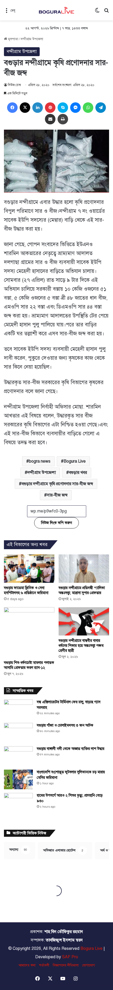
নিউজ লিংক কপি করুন (56, 523)
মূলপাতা (12, 39)
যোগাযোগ (88, 965)
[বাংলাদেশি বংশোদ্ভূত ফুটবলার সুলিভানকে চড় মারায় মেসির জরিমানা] (18, 779)
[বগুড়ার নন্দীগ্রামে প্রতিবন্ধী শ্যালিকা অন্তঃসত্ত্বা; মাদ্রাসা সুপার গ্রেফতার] (84, 568)
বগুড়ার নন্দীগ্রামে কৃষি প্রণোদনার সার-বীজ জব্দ (57, 483)
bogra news (39, 461)
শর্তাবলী (44, 965)
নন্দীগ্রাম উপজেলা (32, 39)
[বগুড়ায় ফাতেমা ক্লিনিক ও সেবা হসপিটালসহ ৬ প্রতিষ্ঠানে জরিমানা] (29, 568)
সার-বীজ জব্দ (57, 495)
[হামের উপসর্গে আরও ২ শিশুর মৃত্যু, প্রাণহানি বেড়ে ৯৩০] (18, 807)
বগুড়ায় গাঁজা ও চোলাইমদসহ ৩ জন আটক (65, 725)
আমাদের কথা (26, 965)
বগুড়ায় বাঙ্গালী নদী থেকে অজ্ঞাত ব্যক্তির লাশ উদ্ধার (70, 749)
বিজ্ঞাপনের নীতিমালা (66, 965)
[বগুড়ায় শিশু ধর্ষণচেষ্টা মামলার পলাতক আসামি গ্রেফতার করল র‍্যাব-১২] (29, 632)
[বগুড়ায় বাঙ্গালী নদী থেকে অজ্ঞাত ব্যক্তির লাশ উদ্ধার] (18, 756)
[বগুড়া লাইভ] (56, 10)
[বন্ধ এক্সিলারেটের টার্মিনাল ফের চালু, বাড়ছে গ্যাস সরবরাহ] (18, 709)
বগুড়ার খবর (78, 472)
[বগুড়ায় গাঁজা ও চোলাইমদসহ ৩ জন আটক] (18, 733)
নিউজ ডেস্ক (14, 85)
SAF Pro (70, 957)
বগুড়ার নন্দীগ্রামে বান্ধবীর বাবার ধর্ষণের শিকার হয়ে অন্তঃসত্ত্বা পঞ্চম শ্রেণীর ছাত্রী (81, 645)
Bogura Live (75, 461)
